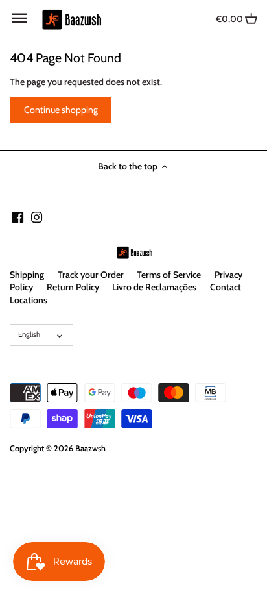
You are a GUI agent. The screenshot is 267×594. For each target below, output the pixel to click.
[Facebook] (17, 216)
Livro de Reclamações (154, 287)
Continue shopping (61, 110)
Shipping (27, 274)
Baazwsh (90, 448)
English (29, 334)
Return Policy (73, 287)
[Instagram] (36, 216)
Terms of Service (169, 274)
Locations (28, 300)
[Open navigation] (19, 18)
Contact (225, 287)
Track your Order (91, 274)
